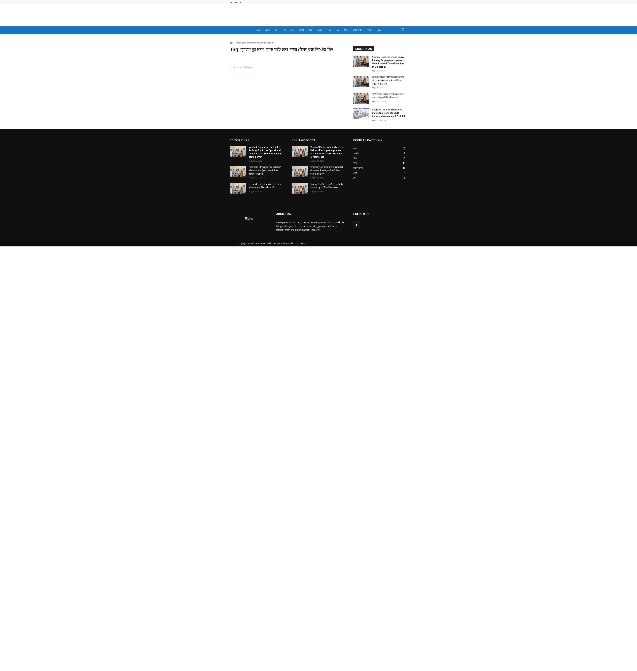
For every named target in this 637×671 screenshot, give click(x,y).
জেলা (258, 30)
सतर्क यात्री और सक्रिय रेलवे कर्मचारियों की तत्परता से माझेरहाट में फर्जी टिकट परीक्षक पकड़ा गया (388, 504)
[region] (318, 250)
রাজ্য (276, 30)
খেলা (292, 30)
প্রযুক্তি (319, 30)
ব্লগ (338, 30)
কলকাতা (267, 30)
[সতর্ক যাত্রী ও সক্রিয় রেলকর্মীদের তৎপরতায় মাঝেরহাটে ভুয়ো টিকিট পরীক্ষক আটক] (361, 522)
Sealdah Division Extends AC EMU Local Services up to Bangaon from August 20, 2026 (388, 537)
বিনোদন (329, 30)
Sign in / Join (235, 2)
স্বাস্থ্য (379, 30)
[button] (403, 30)
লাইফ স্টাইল (357, 30)
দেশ (284, 30)
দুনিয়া (310, 30)
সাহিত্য (369, 30)
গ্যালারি (301, 30)
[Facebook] (356, 649)
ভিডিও (346, 30)
